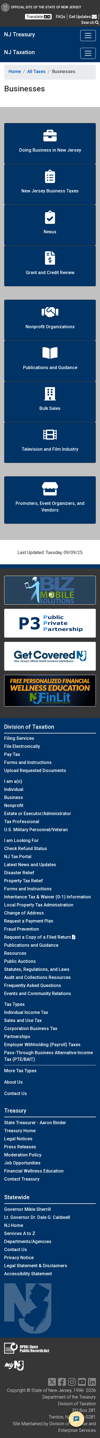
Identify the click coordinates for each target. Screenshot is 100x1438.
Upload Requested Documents (35, 770)
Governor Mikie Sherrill (27, 1209)
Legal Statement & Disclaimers (35, 1265)
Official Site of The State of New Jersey (46, 7)
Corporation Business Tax (30, 1028)
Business (13, 797)
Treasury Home (20, 1130)
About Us (13, 1082)
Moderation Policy (22, 1155)
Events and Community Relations (37, 993)
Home (15, 71)
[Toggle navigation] (88, 35)
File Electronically (22, 746)
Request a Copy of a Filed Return (38, 937)
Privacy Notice (19, 1257)
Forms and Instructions (28, 762)
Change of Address (24, 913)
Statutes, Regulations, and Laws (36, 969)
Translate (35, 16)
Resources (15, 953)
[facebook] (62, 1383)
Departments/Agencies (27, 1241)
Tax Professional (21, 821)
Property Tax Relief (23, 880)
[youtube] (82, 1383)
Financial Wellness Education (34, 1171)
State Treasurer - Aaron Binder (35, 1122)
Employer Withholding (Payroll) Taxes (42, 1044)
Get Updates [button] (80, 16)
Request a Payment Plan (28, 921)
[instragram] (72, 1383)
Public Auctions (20, 961)
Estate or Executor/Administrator (37, 813)
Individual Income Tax (26, 1012)
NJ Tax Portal (17, 856)
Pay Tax (12, 754)
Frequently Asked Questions (32, 985)
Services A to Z (19, 1233)
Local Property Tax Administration (38, 905)
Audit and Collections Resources (37, 977)
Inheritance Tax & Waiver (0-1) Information (47, 897)
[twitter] (52, 1383)
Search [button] (88, 22)
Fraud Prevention (21, 929)
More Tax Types (20, 1070)
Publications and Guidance (31, 945)
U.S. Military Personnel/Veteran (36, 829)
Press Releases (20, 1146)
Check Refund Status (25, 848)
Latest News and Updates (30, 864)
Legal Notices (18, 1138)
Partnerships (17, 1036)
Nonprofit (13, 805)
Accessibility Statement (28, 1273)
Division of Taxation (29, 726)
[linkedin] (92, 1383)
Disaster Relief (19, 872)
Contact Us (15, 1093)
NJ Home (13, 1225)
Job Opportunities (22, 1163)
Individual (13, 789)
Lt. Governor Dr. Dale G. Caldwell (37, 1217)
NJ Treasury (19, 34)
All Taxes (36, 71)
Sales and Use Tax (23, 1020)
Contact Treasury (21, 1179)
